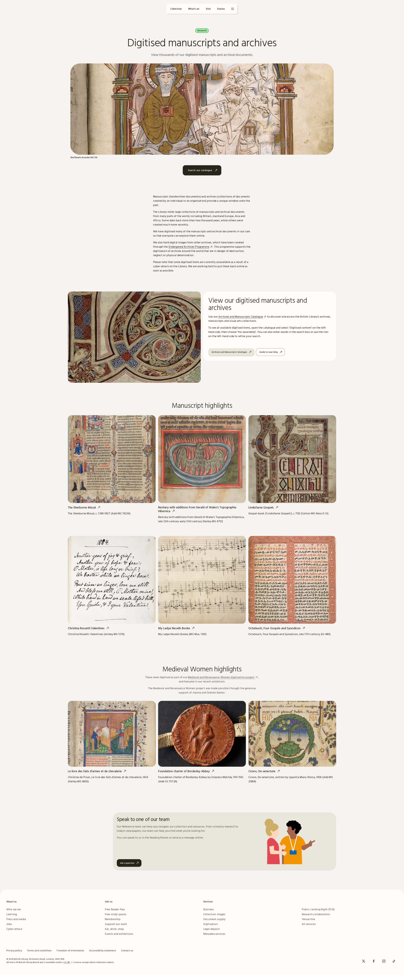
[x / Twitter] (363, 961)
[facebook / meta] (373, 961)
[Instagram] (384, 961)
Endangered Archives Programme (189, 246)
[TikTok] (394, 961)
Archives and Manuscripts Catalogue (240, 316)
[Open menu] (232, 9)
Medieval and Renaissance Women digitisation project (221, 677)
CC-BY (67, 962)
